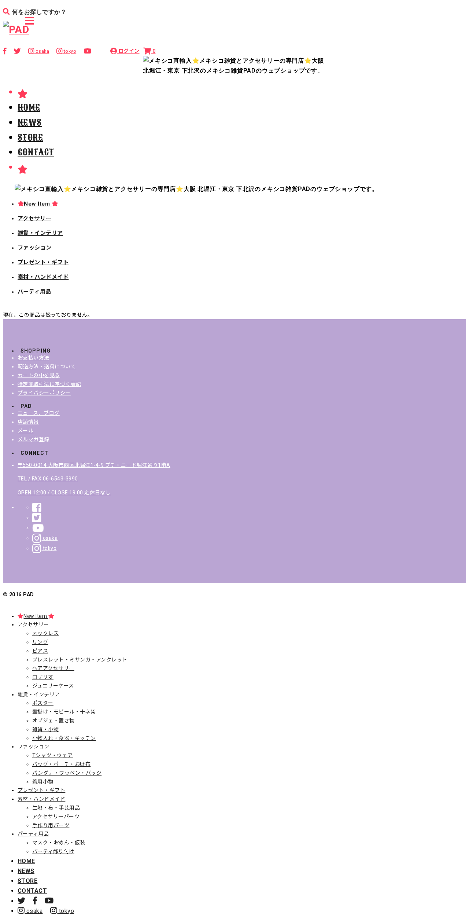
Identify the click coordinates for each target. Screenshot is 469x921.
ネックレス (45, 633)
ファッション (35, 247)
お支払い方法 (33, 358)
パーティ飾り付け (53, 851)
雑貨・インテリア (40, 233)
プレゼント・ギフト (43, 262)
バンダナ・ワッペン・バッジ (66, 773)
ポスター (42, 703)
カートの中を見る (39, 375)
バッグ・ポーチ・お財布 (61, 764)
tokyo (48, 548)
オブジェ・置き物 (53, 720)
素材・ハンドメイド (43, 277)
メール (25, 431)
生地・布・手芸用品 (56, 808)
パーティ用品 (34, 291)
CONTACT (36, 152)
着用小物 (42, 782)
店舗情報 (28, 422)
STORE (30, 137)
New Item (37, 203)
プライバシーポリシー (44, 393)
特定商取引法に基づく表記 (49, 384)
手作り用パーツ (50, 825)
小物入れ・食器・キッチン (64, 738)
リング (40, 642)
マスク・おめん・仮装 (58, 843)
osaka (49, 538)
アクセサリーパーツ (56, 816)
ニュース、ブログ (39, 413)
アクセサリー (34, 218)
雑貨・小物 (45, 729)
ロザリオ (42, 677)
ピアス (40, 651)
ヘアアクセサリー (53, 668)
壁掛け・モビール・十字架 (64, 712)
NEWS (30, 122)
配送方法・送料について (47, 366)
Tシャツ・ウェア (52, 755)
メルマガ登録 (33, 439)
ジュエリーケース (53, 686)
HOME (29, 107)
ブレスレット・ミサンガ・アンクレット (80, 660)
